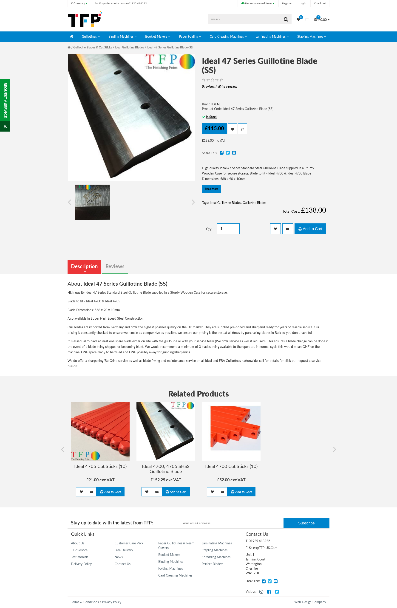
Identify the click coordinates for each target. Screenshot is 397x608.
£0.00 (323, 19)
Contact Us (122, 564)
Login (303, 3)
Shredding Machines (216, 557)
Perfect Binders (212, 564)
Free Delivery (124, 550)
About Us (77, 543)
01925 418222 (121, 3)
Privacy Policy (111, 602)
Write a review (227, 86)
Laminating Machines (270, 36)
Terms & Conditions (85, 602)
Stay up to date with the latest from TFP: (112, 523)
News (119, 557)
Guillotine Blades (254, 203)
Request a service (5, 100)
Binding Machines (120, 36)
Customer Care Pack (129, 543)
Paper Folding (188, 36)
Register (287, 3)
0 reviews (208, 86)
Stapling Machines (310, 36)
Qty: (209, 229)
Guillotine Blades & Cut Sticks (92, 47)
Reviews (115, 266)
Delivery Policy (81, 564)
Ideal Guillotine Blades (129, 47)
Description (84, 266)
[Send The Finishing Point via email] (275, 581)
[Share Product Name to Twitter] (227, 152)
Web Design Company (310, 602)
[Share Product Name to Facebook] (221, 152)
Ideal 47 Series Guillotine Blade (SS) (170, 47)
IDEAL (215, 104)
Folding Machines (170, 568)
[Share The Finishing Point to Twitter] (269, 581)
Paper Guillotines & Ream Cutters (176, 546)
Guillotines (89, 36)
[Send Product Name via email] (234, 152)
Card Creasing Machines (227, 36)
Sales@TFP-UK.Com (263, 548)
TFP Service (79, 550)
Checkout (320, 3)
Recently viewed (258, 3)
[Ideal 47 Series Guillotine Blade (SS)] (92, 202)
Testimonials (79, 557)
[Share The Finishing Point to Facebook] (263, 581)
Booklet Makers (156, 36)
